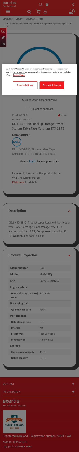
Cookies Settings (25, 85)
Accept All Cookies (52, 85)
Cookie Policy (19, 75)
